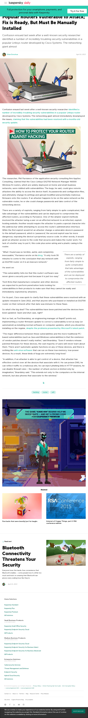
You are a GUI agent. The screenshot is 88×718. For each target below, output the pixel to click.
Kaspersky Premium (11, 612)
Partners (21, 693)
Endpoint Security (10, 672)
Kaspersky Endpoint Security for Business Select (21, 647)
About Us (15, 693)
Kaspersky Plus (9, 608)
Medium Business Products (15, 638)
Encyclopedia (29, 699)
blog (40, 255)
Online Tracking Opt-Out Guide (52, 686)
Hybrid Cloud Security (12, 675)
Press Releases (45, 693)
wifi (53, 392)
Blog (27, 693)
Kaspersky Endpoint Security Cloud (16, 629)
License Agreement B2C (12, 688)
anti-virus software (23, 350)
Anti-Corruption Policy (68, 686)
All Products (8, 633)
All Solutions (8, 615)
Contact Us (7, 693)
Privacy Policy (37, 686)
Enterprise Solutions (12, 659)
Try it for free (77, 11)
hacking (36, 392)
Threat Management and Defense (16, 668)
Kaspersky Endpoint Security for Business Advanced (22, 651)
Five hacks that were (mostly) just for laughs (19, 521)
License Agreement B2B (27, 688)
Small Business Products (13, 620)
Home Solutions (10, 599)
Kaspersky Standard (11, 605)
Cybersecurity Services (12, 665)
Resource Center (34, 693)
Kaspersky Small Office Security (15, 626)
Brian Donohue (12, 54)
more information (40, 714)
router (45, 392)
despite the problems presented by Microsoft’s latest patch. (55, 328)
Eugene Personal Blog (18, 699)
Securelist (7, 699)
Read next (8, 541)
